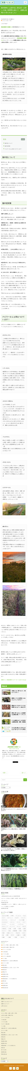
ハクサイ (13, 924)
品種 (25, 928)
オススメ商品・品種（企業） (9, 945)
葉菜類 (4, 985)
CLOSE (23, 139)
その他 (4, 951)
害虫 (10, 930)
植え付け (18, 933)
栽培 (4, 933)
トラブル (5, 954)
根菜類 (4, 976)
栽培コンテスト (11, 933)
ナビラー (4, 924)
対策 (20, 930)
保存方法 (4, 928)
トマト (19, 922)
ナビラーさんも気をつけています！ (13, 149)
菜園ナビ (19, 935)
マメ (4, 958)
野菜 (16, 937)
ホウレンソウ (5, 926)
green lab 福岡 (6, 915)
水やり (24, 933)
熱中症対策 (7, 146)
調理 (25, 935)
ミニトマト (13, 926)
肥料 (7, 935)
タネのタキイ (5, 922)
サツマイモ (5, 920)
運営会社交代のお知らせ (7, 896)
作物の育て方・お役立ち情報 (9, 960)
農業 (10, 937)
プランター (21, 924)
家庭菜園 (15, 930)
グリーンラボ (6, 949)
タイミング (13, 920)
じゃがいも (19, 915)
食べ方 (23, 937)
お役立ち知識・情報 (6, 20)
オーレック (10, 917)
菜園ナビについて (5, 1003)
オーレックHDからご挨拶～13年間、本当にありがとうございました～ (14, 899)
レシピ (19, 926)
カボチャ (17, 917)
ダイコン (13, 922)
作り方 (24, 926)
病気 (4, 981)
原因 (15, 928)
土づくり (4, 930)
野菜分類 (5, 987)
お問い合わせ (4, 1006)
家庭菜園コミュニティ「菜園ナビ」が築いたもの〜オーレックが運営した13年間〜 (13, 905)
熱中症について (8, 143)
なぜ (25, 915)
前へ (4, 773)
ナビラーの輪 (6, 956)
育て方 (13, 935)
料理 (25, 930)
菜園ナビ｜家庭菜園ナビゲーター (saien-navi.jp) (13, 680)
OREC (12, 915)
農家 (4, 937)
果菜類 (4, 974)
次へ (23, 773)
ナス (24, 922)
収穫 (20, 928)
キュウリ (24, 917)
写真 (10, 928)
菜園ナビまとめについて (6, 1001)
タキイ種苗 (22, 920)
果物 (4, 972)
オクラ (4, 917)
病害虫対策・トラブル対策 (9, 978)
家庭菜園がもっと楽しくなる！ (10, 967)
